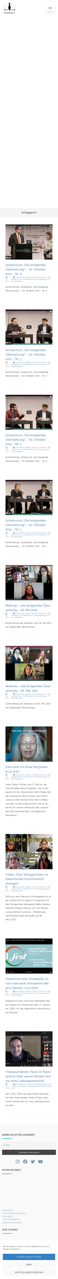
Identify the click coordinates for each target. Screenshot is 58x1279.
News (20, 279)
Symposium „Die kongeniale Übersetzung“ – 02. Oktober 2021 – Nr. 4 (25, 269)
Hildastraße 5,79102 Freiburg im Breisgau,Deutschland (14, 1213)
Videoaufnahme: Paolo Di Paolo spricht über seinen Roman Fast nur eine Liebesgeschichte (28, 1076)
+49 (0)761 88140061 (11, 1219)
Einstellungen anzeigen (29, 1272)
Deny (29, 1264)
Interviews (43, 277)
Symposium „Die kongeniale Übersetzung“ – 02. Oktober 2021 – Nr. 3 (25, 354)
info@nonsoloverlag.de (12, 1222)
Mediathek (39, 1084)
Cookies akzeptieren (29, 1257)
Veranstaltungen (41, 279)
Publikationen (28, 279)
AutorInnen (20, 277)
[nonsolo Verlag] (9, 8)
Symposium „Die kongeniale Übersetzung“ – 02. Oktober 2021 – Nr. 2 (25, 439)
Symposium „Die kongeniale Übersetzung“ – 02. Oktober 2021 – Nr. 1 (25, 525)
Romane (24, 1086)
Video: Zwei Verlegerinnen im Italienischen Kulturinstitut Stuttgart (26, 879)
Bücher (28, 277)
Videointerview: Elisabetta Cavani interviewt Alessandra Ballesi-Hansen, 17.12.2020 (27, 983)
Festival (35, 277)
